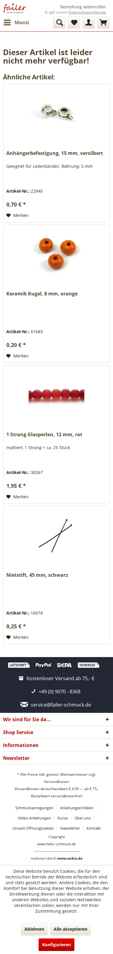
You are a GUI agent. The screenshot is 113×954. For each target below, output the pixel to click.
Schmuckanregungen (34, 807)
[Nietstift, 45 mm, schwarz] (56, 536)
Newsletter (70, 828)
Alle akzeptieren (70, 929)
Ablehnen (34, 929)
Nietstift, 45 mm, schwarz (37, 575)
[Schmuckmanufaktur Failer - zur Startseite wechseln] (14, 8)
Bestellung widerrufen (83, 7)
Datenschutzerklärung (87, 12)
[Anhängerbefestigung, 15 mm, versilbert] (56, 114)
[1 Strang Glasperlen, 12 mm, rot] (56, 395)
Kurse (63, 818)
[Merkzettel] (74, 22)
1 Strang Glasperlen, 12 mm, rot (44, 434)
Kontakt (93, 828)
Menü (21, 22)
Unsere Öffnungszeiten (33, 828)
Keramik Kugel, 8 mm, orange (41, 294)
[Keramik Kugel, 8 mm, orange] (56, 255)
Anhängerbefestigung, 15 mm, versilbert (54, 153)
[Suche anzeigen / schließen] (59, 22)
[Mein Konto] (89, 22)
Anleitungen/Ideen (76, 807)
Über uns (82, 818)
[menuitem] (16, 22)
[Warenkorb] (103, 22)
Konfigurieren (56, 944)
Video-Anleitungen (34, 818)
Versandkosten (56, 781)
